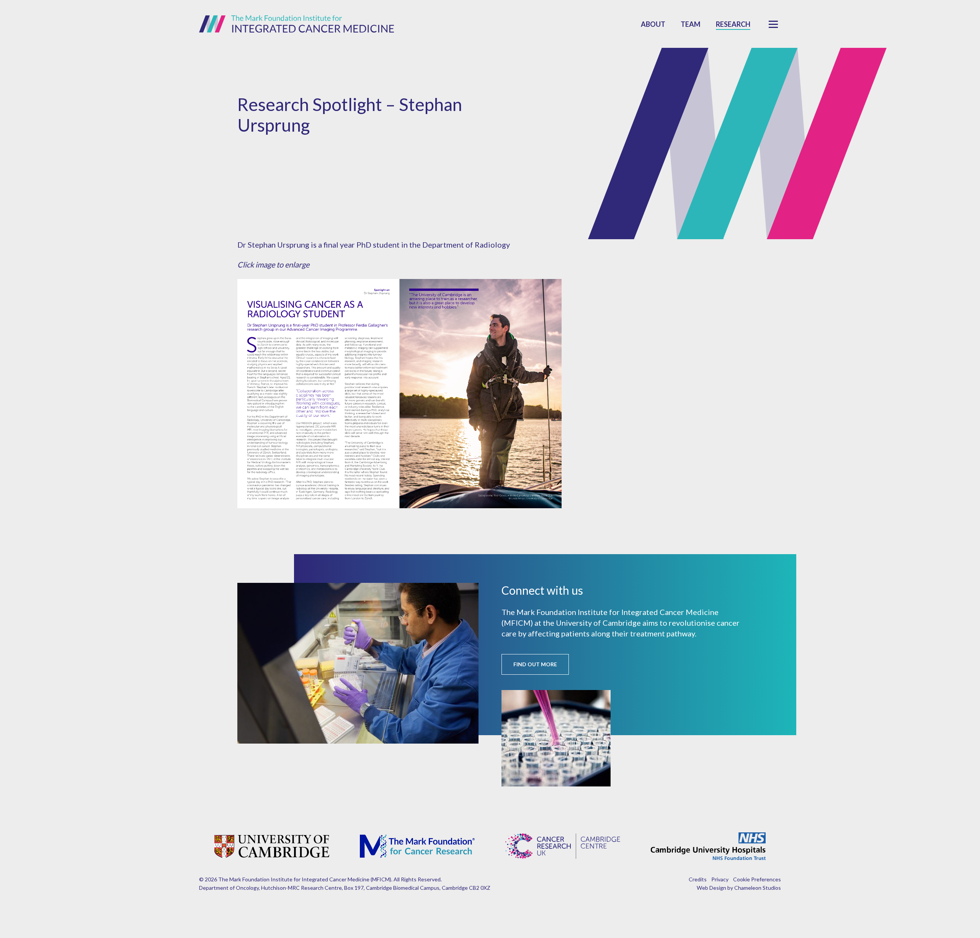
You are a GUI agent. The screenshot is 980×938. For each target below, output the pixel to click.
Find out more (535, 664)
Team (691, 24)
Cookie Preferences (757, 879)
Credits (698, 879)
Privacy (719, 879)
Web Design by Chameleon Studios (739, 887)
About (653, 24)
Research (733, 24)
